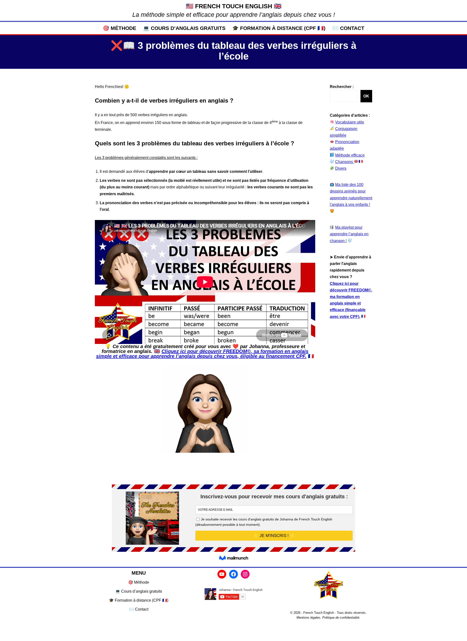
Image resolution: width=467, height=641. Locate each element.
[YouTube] (221, 574)
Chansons (344, 162)
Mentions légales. (308, 617)
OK (366, 96)
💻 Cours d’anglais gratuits (184, 28)
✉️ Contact (348, 28)
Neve (99, 635)
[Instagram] (245, 574)
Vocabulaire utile (349, 122)
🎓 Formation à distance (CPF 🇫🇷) (278, 28)
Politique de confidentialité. (341, 617)
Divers (340, 168)
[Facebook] (233, 574)
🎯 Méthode (119, 28)
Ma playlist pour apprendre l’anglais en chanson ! (349, 234)
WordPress (139, 635)
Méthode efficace (350, 155)
